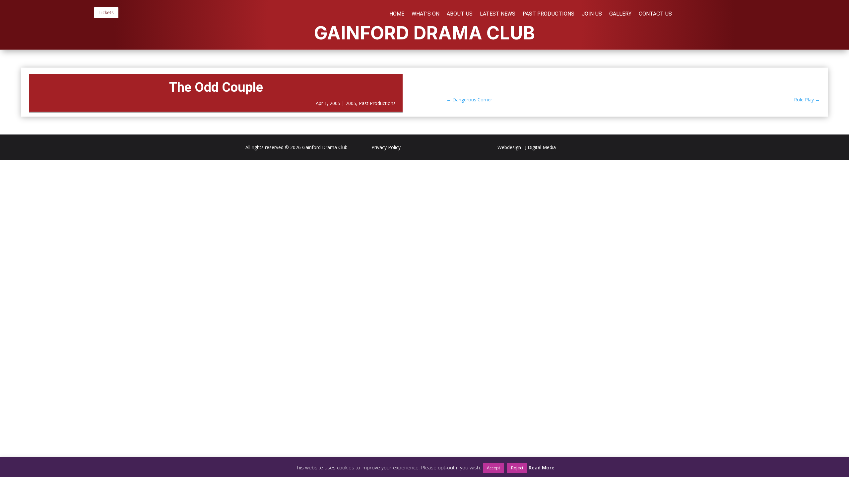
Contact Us (655, 14)
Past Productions (548, 14)
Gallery (620, 14)
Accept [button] (493, 468)
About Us (460, 14)
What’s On (425, 14)
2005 (351, 103)
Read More (542, 467)
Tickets (106, 12)
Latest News (497, 14)
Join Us (592, 14)
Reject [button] (517, 468)
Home (396, 14)
